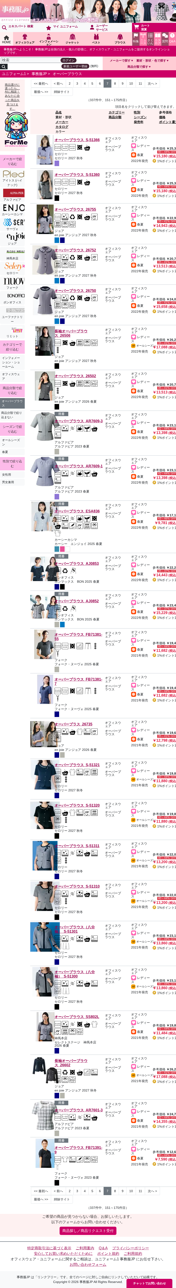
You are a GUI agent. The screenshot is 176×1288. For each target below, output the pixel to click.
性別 (137, 112)
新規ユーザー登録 (75, 66)
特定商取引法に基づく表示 (49, 1248)
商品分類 (115, 117)
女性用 (6, 474)
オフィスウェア (11, 376)
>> (41, 92)
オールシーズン (11, 442)
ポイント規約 (108, 1254)
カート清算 (145, 27)
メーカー (61, 122)
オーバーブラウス (67, 74)
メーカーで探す (120, 60)
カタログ (61, 127)
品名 (58, 112)
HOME (6, 42)
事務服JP (39, 74)
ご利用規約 (133, 1254)
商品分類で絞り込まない (11, 415)
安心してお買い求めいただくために (63, 1254)
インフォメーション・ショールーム (11, 362)
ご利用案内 (85, 1248)
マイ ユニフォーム (65, 26)
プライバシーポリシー (130, 1248)
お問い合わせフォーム (88, 1264)
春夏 (5, 452)
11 (140, 83)
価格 (162, 117)
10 (131, 83)
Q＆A (103, 1248)
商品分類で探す (137, 66)
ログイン (68, 60)
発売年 (138, 122)
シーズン (140, 117)
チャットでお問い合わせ (149, 1283)
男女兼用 (8, 482)
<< (41, 83)
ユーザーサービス (102, 27)
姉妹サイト (62, 92)
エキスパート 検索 (20, 26)
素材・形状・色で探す (151, 60)
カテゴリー (117, 112)
